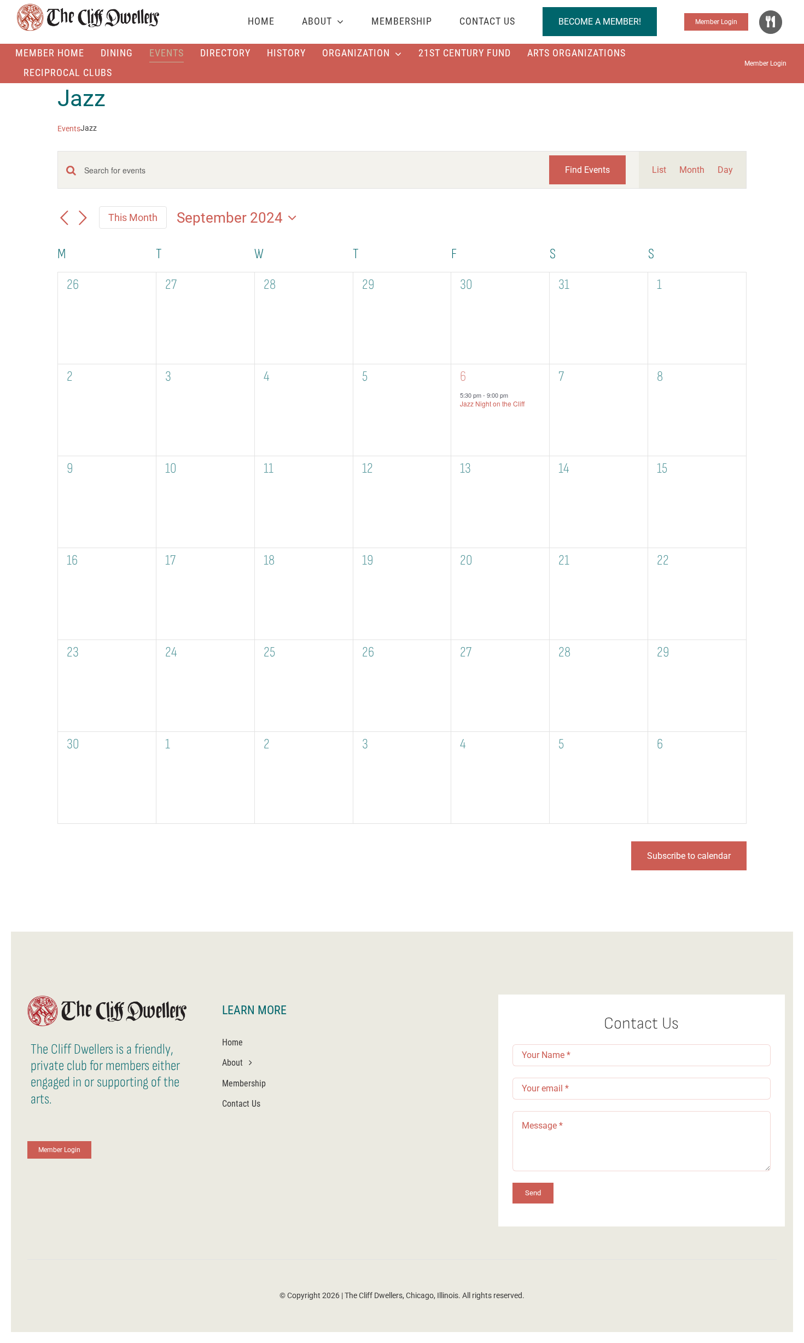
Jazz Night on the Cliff (492, 403)
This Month (133, 217)
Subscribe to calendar (689, 856)
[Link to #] (770, 21)
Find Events (587, 170)
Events (68, 128)
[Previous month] (64, 218)
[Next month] (82, 218)
